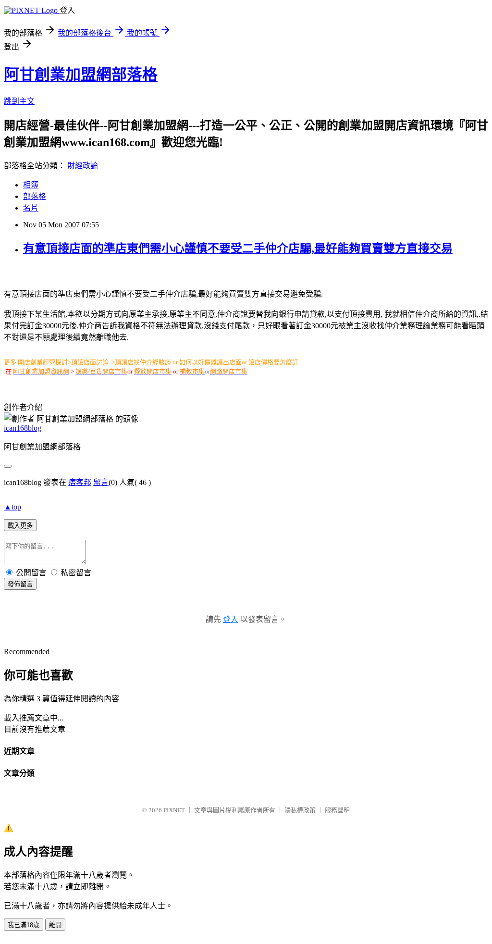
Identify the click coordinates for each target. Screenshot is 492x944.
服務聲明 (337, 810)
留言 (101, 482)
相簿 (30, 185)
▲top (12, 507)
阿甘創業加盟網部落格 (81, 74)
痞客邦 (79, 482)
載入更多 (20, 525)
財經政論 (82, 165)
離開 (55, 925)
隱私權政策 (300, 810)
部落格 (34, 196)
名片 (30, 208)
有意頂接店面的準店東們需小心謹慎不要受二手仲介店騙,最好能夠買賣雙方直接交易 (238, 248)
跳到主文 (19, 101)
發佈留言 (20, 584)
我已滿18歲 (23, 925)
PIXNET (174, 810)
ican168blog (22, 428)
